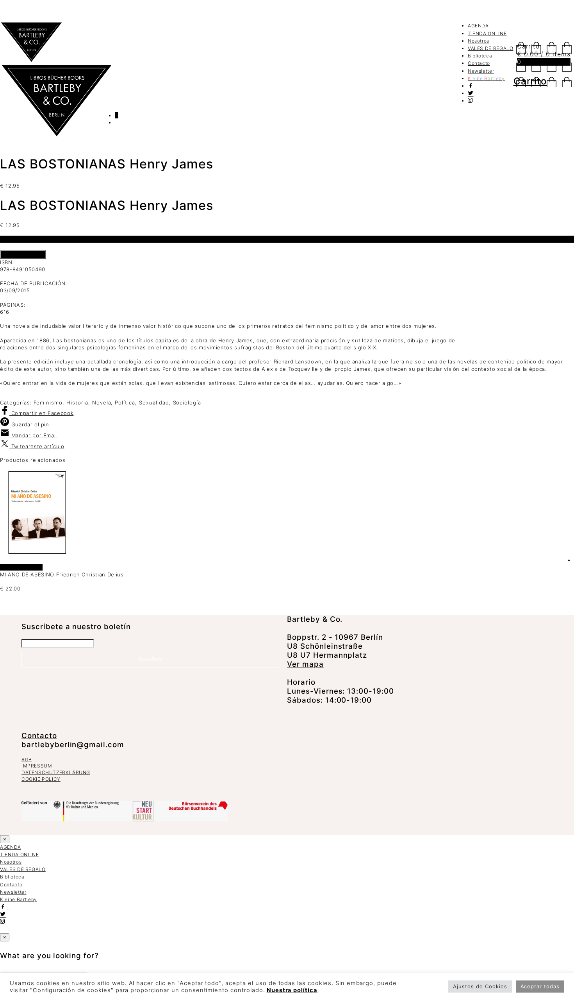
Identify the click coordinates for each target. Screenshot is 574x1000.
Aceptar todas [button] (540, 986)
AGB (26, 759)
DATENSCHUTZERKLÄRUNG (55, 772)
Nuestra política (292, 990)
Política (125, 402)
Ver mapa (305, 664)
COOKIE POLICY (41, 779)
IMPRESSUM (36, 766)
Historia (77, 402)
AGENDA (478, 26)
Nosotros (478, 41)
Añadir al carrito (23, 254)
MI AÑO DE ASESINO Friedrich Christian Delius (62, 574)
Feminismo (48, 402)
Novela (101, 402)
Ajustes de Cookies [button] (480, 986)
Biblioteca (480, 56)
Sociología (187, 402)
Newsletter (481, 71)
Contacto (479, 63)
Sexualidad (154, 402)
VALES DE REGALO (490, 48)
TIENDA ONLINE (487, 33)
